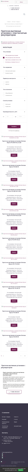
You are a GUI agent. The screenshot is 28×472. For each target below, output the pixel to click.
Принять (20, 470)
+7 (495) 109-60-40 (14, 392)
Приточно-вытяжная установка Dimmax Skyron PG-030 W (14, 166)
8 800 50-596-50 (7, 440)
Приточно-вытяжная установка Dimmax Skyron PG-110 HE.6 (14, 263)
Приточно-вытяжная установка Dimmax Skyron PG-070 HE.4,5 (14, 238)
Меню (21, 2)
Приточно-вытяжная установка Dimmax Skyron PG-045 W (14, 311)
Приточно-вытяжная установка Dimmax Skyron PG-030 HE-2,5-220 (14, 141)
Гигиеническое (8, 95)
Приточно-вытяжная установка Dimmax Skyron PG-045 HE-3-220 (14, 190)
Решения (4, 419)
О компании (5, 412)
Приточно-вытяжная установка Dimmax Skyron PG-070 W (14, 336)
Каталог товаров (6, 416)
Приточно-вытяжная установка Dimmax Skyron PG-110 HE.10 (14, 287)
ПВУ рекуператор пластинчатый (12, 57)
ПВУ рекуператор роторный (11, 55)
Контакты (5, 433)
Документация (17, 426)
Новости (16, 416)
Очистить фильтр (14, 130)
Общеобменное (9, 93)
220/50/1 (7, 82)
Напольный (7, 104)
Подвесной (7, 106)
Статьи (16, 419)
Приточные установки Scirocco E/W (13, 59)
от (3, 116)
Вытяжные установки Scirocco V (12, 62)
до (15, 116)
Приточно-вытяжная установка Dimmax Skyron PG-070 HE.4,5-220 (14, 214)
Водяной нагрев (9, 73)
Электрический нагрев (10, 71)
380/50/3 (7, 84)
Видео (15, 422)
